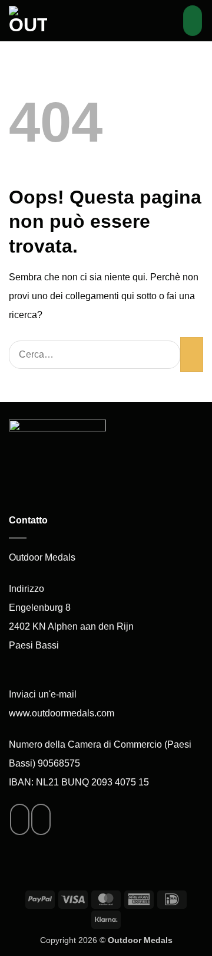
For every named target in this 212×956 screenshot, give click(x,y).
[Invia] (191, 354)
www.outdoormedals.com (61, 713)
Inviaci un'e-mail (43, 694)
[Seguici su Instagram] (41, 819)
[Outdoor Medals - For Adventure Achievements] (62, 20)
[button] (167, 20)
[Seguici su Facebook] (19, 819)
